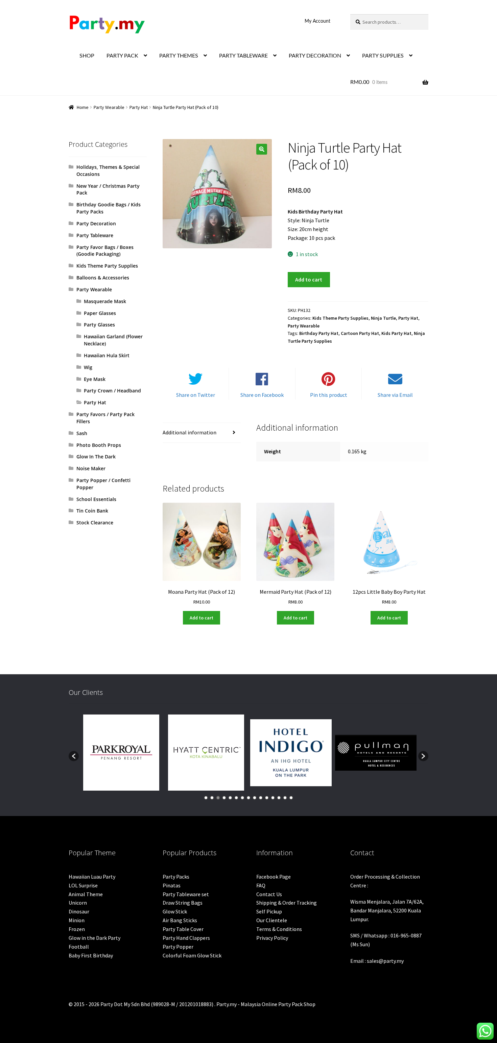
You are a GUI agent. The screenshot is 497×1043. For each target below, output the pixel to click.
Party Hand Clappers (186, 937)
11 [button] (267, 798)
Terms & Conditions (279, 929)
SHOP (86, 56)
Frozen (77, 929)
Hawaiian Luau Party (92, 876)
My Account (317, 21)
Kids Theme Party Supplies (340, 318)
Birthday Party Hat (318, 333)
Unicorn (78, 902)
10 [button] (261, 798)
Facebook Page (273, 876)
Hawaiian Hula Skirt (106, 355)
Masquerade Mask (105, 301)
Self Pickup (269, 911)
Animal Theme (86, 894)
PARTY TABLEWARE (243, 56)
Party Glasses (99, 324)
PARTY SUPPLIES (383, 56)
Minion (77, 920)
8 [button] (248, 798)
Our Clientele (271, 920)
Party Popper (178, 946)
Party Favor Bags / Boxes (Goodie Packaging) (105, 250)
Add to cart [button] (201, 618)
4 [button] (224, 798)
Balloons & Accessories (102, 277)
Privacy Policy (272, 937)
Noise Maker (90, 468)
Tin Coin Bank (92, 510)
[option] (121, 753)
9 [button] (255, 798)
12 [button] (273, 798)
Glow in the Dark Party (94, 937)
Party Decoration (96, 223)
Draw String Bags (183, 902)
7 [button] (242, 798)
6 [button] (236, 798)
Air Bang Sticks (180, 920)
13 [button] (279, 798)
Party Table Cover (183, 929)
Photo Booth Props (98, 445)
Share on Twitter (195, 394)
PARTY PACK (122, 56)
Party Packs (176, 876)
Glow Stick (175, 911)
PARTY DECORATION (315, 56)
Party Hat (138, 107)
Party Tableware (94, 235)
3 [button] (218, 798)
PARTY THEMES (178, 56)
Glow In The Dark (96, 456)
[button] (261, 149)
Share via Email (395, 394)
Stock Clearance (94, 522)
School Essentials (96, 499)
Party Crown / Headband (112, 390)
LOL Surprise (83, 885)
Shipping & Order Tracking (286, 902)
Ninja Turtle (383, 318)
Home (83, 107)
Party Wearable (109, 107)
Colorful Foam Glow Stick (192, 955)
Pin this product (328, 394)
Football (79, 946)
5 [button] (230, 798)
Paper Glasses (100, 313)
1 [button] (206, 798)
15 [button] (291, 798)
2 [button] (212, 798)
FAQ (260, 885)
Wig (88, 367)
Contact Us (269, 894)
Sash (81, 433)
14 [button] (285, 798)
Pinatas (172, 885)
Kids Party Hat (396, 333)
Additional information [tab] (189, 432)
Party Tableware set (186, 894)
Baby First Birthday (91, 955)
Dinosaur (79, 911)
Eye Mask (94, 379)
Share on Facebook (262, 394)
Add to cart (308, 279)
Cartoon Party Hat (360, 333)
